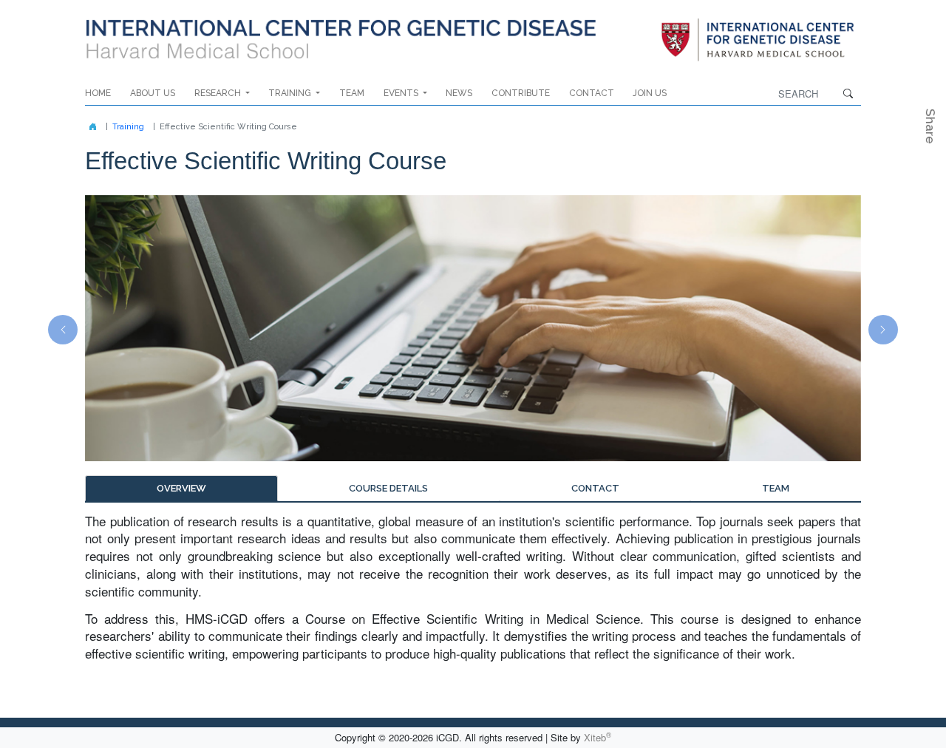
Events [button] (402, 93)
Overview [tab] (181, 488)
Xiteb (597, 737)
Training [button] (290, 93)
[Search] (757, 40)
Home (98, 93)
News (459, 93)
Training (128, 127)
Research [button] (218, 93)
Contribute (520, 93)
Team (351, 93)
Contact (591, 93)
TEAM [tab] (775, 488)
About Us (152, 93)
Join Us (650, 93)
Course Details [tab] (388, 488)
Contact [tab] (595, 488)
